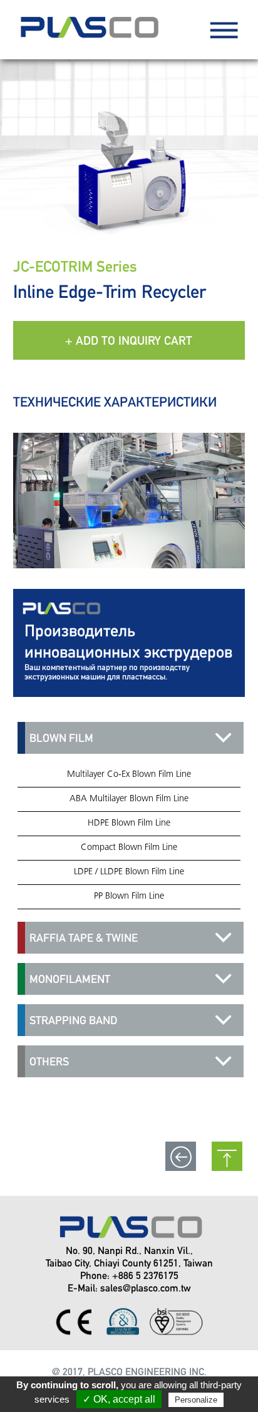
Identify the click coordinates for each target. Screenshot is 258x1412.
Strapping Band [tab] (73, 1020)
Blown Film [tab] (61, 737)
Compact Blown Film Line (129, 847)
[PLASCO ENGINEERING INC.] (87, 40)
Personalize (196, 1400)
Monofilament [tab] (69, 978)
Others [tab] (49, 1061)
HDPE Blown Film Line (129, 823)
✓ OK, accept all (119, 1399)
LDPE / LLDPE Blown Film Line (129, 872)
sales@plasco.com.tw (145, 1288)
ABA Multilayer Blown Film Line (129, 799)
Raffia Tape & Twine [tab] (83, 937)
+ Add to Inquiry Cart (128, 340)
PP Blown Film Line (129, 896)
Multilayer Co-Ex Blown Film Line (129, 774)
